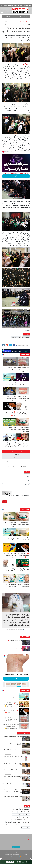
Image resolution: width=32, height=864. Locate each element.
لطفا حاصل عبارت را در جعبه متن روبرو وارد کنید (19, 495)
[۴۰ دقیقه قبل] (26, 738)
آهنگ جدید (26, 819)
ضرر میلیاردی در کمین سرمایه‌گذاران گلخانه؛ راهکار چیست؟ (13, 750)
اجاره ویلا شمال (13, 812)
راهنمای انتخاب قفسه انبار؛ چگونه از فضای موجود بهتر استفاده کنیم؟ (13, 737)
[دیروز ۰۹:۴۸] (26, 791)
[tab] (16, 451)
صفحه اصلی (28, 21)
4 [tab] (18, 629)
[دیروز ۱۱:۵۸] (26, 778)
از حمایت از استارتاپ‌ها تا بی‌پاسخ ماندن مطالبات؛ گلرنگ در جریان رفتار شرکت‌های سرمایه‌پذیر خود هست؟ (13, 791)
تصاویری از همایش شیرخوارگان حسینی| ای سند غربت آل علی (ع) (16, 30)
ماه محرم (14, 337)
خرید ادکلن (26, 814)
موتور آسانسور (15, 809)
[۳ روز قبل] (26, 798)
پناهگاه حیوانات (24, 464)
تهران (19, 337)
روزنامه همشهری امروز (27, 5)
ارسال (4, 502)
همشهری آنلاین (20, 10)
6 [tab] (14, 629)
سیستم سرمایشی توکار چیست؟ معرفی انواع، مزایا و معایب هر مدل (12, 777)
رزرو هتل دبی (7, 825)
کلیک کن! (16, 679)
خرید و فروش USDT (24, 809)
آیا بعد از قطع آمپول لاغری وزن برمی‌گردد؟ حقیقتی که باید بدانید (12, 797)
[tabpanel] (16, 610)
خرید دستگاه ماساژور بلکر (23, 812)
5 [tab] (16, 629)
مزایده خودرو (16, 817)
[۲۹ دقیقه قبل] (16, 602)
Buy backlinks (25, 822)
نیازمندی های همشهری (18, 5)
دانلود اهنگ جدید (15, 825)
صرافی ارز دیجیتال (16, 822)
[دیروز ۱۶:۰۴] (26, 765)
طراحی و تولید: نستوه (15, 856)
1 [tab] (23, 629)
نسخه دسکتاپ (16, 847)
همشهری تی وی (4, 5)
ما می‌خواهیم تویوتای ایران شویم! (15, 640)
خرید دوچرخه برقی (18, 819)
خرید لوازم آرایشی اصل (17, 814)
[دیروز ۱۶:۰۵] (26, 745)
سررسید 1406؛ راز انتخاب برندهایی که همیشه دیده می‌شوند (12, 763)
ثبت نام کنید (16, 176)
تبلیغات (27, 839)
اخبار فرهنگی (22, 21)
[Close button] (31, 859)
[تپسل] (3, 152)
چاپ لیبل (10, 819)
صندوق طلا (8, 822)
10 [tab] (7, 629)
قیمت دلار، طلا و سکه (25, 838)
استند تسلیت (8, 817)
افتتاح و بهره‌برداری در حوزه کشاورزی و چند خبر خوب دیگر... (16, 462)
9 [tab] (9, 629)
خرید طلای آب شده (25, 817)
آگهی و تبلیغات (10, 5)
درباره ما (27, 836)
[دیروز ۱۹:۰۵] (26, 642)
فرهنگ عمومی (15, 21)
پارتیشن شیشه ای (25, 825)
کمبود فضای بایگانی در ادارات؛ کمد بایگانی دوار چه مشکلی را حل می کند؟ (13, 757)
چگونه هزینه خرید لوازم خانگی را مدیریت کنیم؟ (13, 770)
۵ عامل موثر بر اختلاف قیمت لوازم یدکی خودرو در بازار (12, 783)
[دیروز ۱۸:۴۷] (26, 648)
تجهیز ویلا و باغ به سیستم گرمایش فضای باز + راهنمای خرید (13, 743)
